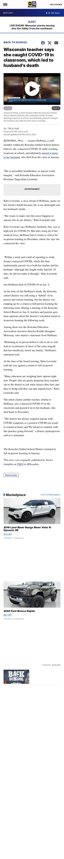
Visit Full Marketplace (50, 495)
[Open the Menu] (5, 4)
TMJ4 (20, 464)
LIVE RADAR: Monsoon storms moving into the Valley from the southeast (32, 27)
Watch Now (55, 4)
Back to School (15, 42)
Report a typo (11, 475)
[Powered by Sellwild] (56, 665)
